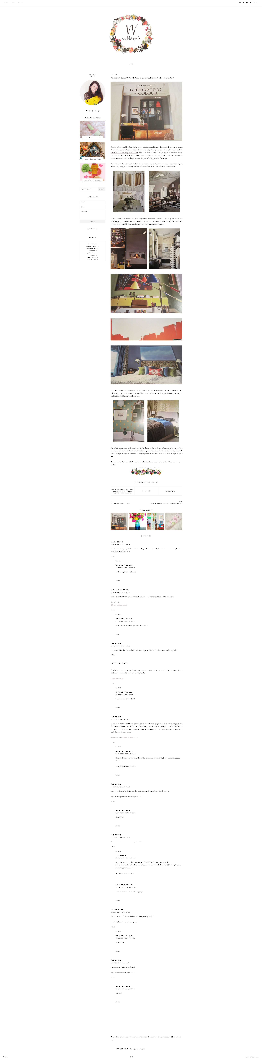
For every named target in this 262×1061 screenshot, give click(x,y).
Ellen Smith (117, 542)
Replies (118, 561)
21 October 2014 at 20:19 (120, 544)
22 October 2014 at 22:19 (126, 858)
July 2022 (92, 251)
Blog (13, 3)
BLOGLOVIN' (146, 482)
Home (6, 3)
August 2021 (92, 260)
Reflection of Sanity (117, 678)
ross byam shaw (125, 493)
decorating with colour (124, 489)
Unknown (116, 643)
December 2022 (92, 248)
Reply (112, 556)
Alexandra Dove (119, 590)
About (20, 3)
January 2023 (92, 246)
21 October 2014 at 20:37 (125, 568)
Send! (92, 221)
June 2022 (92, 253)
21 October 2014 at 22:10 (120, 646)
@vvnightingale (139, 1049)
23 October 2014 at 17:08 (125, 938)
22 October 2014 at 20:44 (126, 754)
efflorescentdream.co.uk (119, 605)
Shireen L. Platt (119, 663)
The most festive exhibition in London (93, 159)
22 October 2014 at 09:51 (120, 787)
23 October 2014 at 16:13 (120, 963)
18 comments (170, 491)
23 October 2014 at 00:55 (120, 912)
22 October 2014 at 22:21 (126, 887)
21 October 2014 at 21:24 (120, 592)
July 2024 (92, 244)
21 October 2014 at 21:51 (125, 621)
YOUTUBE (138, 482)
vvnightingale (124, 565)
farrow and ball (119, 491)
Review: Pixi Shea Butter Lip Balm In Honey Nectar (93, 138)
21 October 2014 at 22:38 (120, 666)
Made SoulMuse (252, 1057)
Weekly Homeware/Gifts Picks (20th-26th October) (166, 502)
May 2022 (92, 255)
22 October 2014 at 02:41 (120, 719)
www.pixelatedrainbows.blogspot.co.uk (124, 737)
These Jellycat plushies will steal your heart (93, 180)
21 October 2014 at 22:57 (126, 695)
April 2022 (92, 257)
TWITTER (155, 482)
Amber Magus (118, 909)
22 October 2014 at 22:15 (120, 837)
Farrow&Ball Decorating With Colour (124, 153)
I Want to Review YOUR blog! (120, 502)
